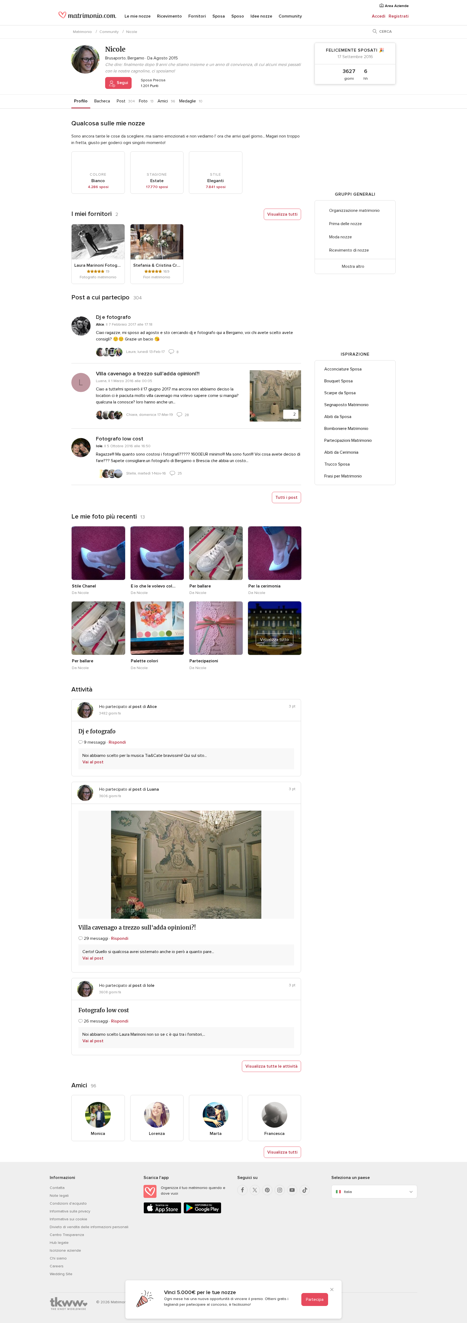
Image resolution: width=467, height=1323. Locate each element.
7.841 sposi (215, 187)
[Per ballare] (216, 553)
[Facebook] (242, 1190)
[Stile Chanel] (98, 553)
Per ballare (200, 586)
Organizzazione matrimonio (354, 210)
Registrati (399, 16)
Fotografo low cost (119, 439)
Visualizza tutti (282, 214)
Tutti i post (286, 497)
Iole (99, 446)
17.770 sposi (157, 187)
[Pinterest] (267, 1190)
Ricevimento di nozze (349, 250)
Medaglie (187, 101)
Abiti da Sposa (337, 416)
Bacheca (102, 101)
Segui (122, 82)
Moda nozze (340, 237)
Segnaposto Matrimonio (346, 404)
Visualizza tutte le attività (271, 1066)
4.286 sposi (98, 187)
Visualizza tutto (274, 639)
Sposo (237, 16)
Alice (100, 324)
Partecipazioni (203, 661)
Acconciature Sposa (343, 369)
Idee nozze (261, 16)
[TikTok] (304, 1190)
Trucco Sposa (337, 464)
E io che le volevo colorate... (154, 586)
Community (290, 16)
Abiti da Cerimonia (341, 452)
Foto (143, 101)
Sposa (218, 16)
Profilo (81, 101)
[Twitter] (255, 1190)
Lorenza (157, 1133)
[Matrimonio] (87, 17)
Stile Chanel (84, 586)
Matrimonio (82, 31)
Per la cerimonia (264, 586)
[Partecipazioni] (216, 628)
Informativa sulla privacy (70, 1211)
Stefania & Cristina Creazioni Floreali (157, 265)
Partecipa (314, 1299)
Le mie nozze (138, 16)
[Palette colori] (157, 628)
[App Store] (162, 1212)
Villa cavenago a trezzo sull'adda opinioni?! (147, 373)
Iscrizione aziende (65, 1250)
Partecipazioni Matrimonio (348, 440)
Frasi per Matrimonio (343, 476)
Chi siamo (58, 1258)
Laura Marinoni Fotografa (98, 265)
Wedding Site (61, 1274)
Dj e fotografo (113, 317)
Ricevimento (169, 16)
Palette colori (144, 661)
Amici (163, 101)
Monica (98, 1133)
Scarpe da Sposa (340, 393)
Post (121, 101)
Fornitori (197, 16)
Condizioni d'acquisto (68, 1203)
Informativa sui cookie (68, 1219)
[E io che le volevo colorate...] (157, 553)
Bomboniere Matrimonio (346, 428)
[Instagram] (280, 1190)
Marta (216, 1133)
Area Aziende (396, 6)
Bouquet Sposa (338, 381)
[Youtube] (292, 1190)
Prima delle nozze (345, 223)
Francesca (274, 1133)
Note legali (59, 1195)
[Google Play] (202, 1212)
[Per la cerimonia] (275, 553)
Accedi (378, 16)
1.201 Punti (149, 85)
